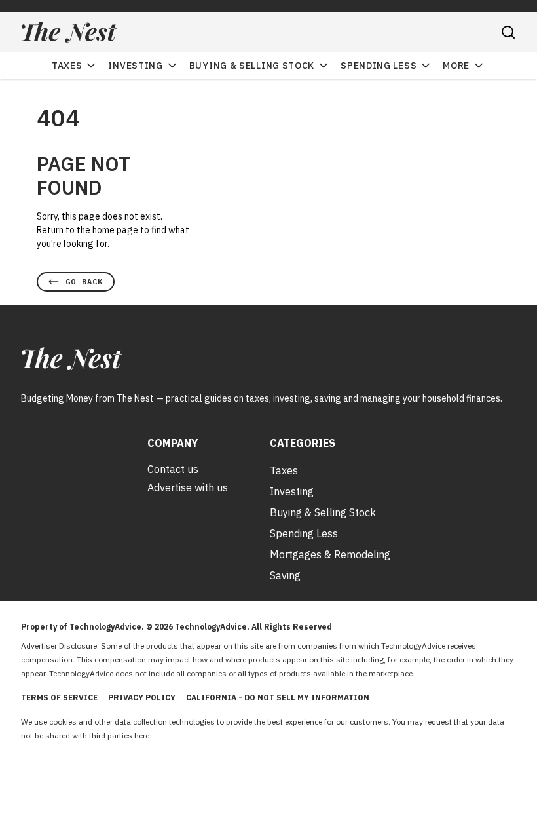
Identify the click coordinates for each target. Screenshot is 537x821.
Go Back (84, 281)
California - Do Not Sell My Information (277, 697)
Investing (135, 65)
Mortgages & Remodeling (330, 554)
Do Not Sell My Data (189, 735)
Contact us (172, 469)
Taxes (67, 65)
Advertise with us (187, 487)
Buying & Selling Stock (251, 65)
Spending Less (379, 65)
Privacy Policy (142, 697)
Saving (285, 575)
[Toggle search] (508, 32)
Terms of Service (59, 697)
